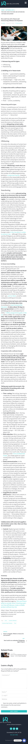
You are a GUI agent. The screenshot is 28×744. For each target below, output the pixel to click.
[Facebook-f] (11, 728)
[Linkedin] (17, 728)
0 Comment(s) (18, 23)
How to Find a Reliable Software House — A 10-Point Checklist (19, 655)
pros (15, 623)
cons (6, 620)
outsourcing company (7, 623)
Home (2, 10)
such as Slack (12, 296)
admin (3, 23)
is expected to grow (13, 175)
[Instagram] (14, 728)
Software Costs (10, 10)
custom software (13, 620)
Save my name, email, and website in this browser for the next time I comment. (13, 705)
